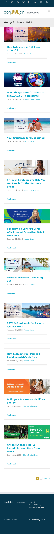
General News (34, 190)
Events (26, 190)
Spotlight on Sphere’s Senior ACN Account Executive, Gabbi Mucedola (25, 232)
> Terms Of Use (10, 520)
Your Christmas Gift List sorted (26, 138)
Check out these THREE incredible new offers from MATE (23, 448)
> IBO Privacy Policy (37, 520)
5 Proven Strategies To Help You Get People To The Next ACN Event (26, 183)
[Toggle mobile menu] (49, 10)
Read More (11, 63)
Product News (29, 54)
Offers (26, 99)
